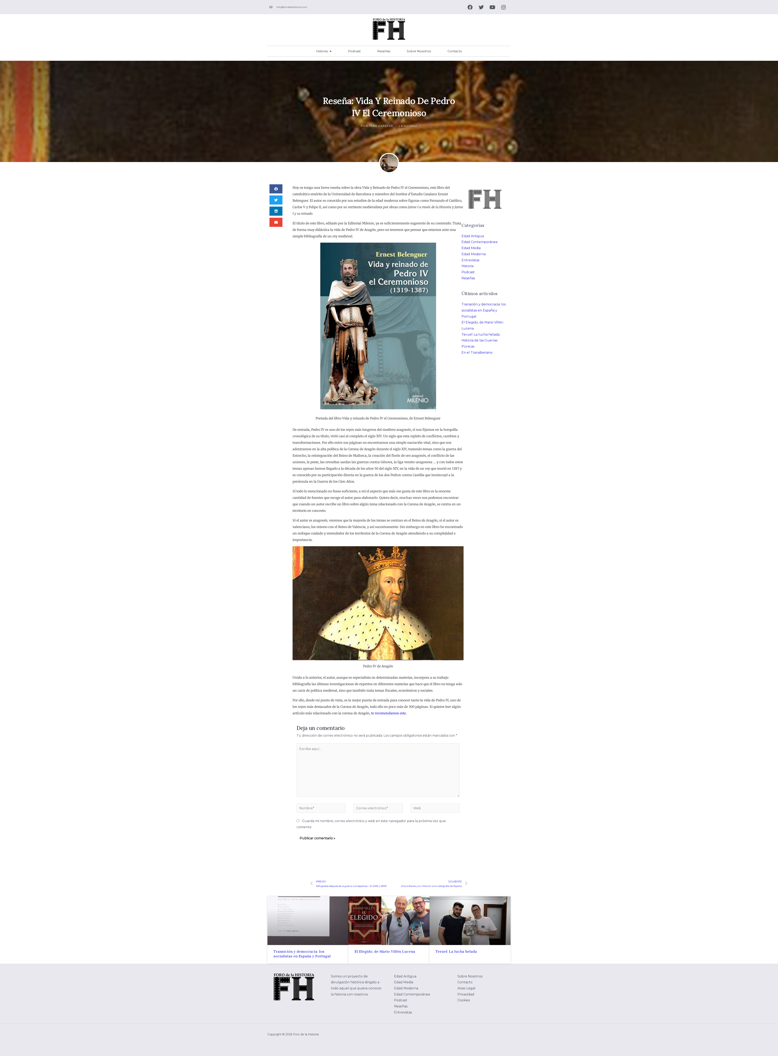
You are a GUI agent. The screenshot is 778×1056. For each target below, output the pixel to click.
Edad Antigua (473, 236)
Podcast (354, 51)
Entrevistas (470, 260)
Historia (322, 51)
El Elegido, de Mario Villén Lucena (385, 951)
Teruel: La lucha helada (481, 334)
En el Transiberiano (477, 352)
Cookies (463, 1000)
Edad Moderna (474, 254)
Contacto (455, 51)
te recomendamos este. (388, 713)
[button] (275, 188)
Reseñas (383, 51)
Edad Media (471, 248)
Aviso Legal (466, 988)
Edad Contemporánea (479, 242)
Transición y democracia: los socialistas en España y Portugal (484, 310)
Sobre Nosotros (419, 51)
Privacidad (465, 994)
